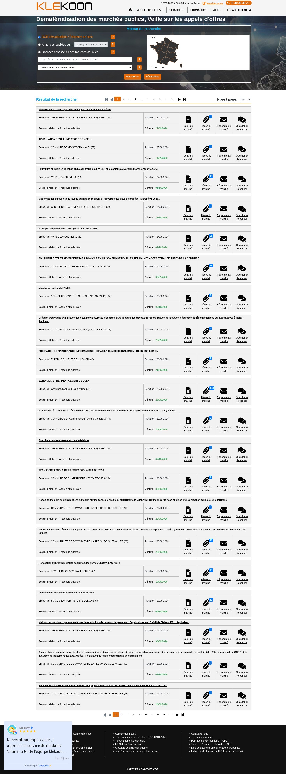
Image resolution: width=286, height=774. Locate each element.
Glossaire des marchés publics (131, 747)
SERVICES (175, 10)
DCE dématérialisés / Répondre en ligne (67, 36)
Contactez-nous (199, 733)
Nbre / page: (227, 99)
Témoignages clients (202, 737)
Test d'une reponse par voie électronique (136, 751)
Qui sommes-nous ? (125, 733)
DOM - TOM (158, 67)
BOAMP (219, 744)
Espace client (237, 10)
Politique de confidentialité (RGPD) (209, 740)
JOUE (229, 744)
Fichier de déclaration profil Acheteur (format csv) (217, 751)
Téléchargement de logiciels (130, 740)
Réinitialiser (152, 76)
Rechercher (132, 76)
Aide (216, 10)
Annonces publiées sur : (56, 44)
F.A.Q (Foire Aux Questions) (129, 744)
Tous (154, 37)
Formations (198, 10)
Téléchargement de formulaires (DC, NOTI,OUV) (140, 737)
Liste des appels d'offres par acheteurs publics (215, 747)
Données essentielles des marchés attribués (69, 51)
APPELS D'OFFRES (149, 10)
